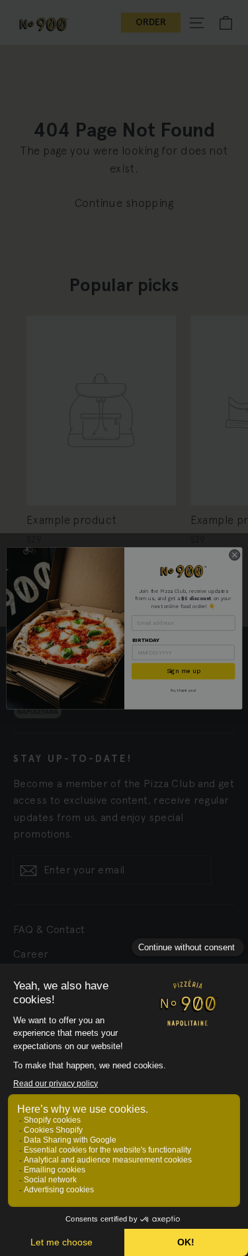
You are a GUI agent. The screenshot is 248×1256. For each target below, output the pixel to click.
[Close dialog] (234, 554)
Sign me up (183, 670)
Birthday (145, 639)
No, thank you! (182, 690)
